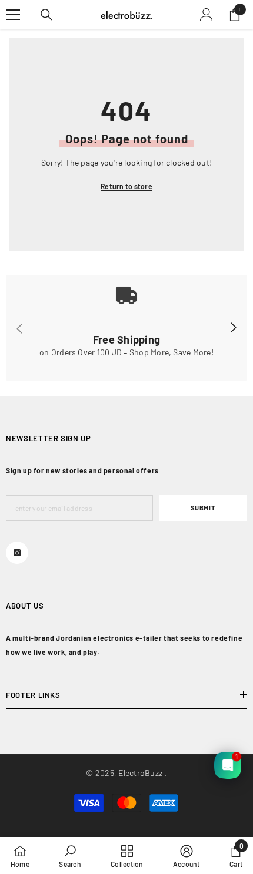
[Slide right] (233, 328)
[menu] (13, 15)
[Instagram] (17, 553)
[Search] (46, 15)
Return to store (126, 186)
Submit (203, 508)
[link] (70, 855)
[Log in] (206, 14)
